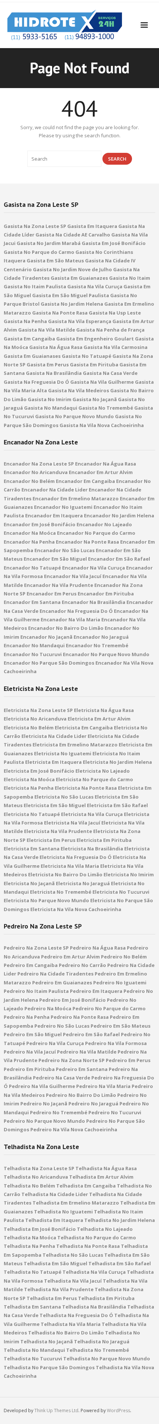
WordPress (118, 1410)
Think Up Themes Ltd (56, 1410)
